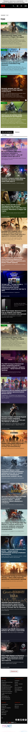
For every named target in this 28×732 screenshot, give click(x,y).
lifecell (3, 709)
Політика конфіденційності (6, 684)
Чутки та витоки (19, 704)
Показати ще (14, 671)
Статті (11, 135)
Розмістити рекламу (6, 691)
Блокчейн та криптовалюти (18, 689)
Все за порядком (7, 132)
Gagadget (3, 5)
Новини (17, 132)
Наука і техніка (18, 684)
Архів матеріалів (5, 699)
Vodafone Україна (6, 707)
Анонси (17, 707)
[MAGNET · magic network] (7, 726)
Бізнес (16, 682)
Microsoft (3, 714)
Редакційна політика (6, 682)
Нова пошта (4, 711)
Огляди (4, 135)
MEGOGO (3, 712)
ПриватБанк (4, 704)
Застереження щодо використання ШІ (6, 687)
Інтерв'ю (17, 680)
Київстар (3, 706)
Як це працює (18, 687)
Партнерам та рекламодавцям (5, 696)
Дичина (17, 706)
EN (2, 718)
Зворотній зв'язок (6, 689)
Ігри (16, 691)
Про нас (3, 680)
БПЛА (16, 685)
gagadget (3, 15)
